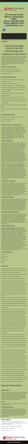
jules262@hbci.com (14, 25)
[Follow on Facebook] (4, 30)
